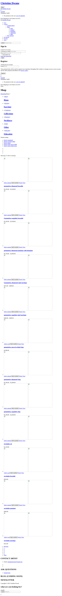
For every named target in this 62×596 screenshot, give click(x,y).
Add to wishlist (15, 182)
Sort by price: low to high (10, 144)
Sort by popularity (8, 140)
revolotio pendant (10, 508)
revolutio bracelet (9, 476)
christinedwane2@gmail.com (15, 562)
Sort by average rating (9, 141)
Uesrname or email (5, 51)
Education (8, 134)
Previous (6, 546)
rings (11, 28)
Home (2, 94)
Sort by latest (7, 143)
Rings (6, 100)
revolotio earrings (10, 540)
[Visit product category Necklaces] (7, 117)
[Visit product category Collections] (7, 110)
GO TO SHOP (20, 15)
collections (13, 32)
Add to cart (7, 344)
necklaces (12, 31)
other (11, 34)
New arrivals (10, 35)
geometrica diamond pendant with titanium (18, 250)
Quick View (22, 182)
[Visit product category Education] (7, 130)
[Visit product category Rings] (6, 96)
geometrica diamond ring (12, 379)
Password (3, 53)
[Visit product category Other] (6, 124)
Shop (8, 27)
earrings (12, 30)
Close (2, 11)
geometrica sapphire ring (12, 412)
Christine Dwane (10, 3)
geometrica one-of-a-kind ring (14, 347)
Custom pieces (11, 25)
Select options (7, 182)
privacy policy (24, 70)
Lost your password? (6, 56)
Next (5, 555)
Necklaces (8, 120)
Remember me (6, 54)
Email (2, 66)
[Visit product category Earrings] (6, 103)
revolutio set (8, 444)
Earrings (7, 107)
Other (6, 127)
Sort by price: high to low (10, 146)
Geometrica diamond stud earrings (15, 283)
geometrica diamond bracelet (13, 186)
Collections (8, 114)
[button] (31, 10)
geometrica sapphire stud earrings (15, 315)
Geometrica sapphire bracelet (13, 218)
